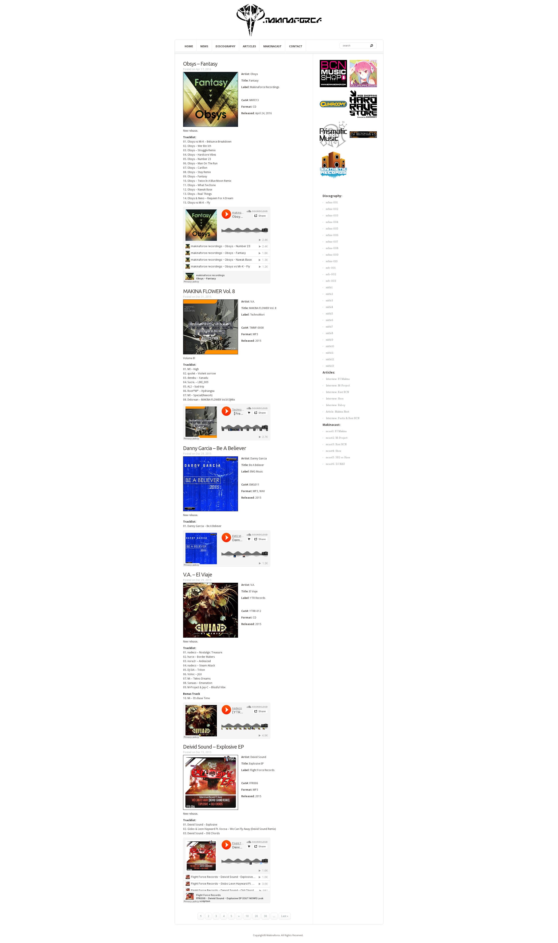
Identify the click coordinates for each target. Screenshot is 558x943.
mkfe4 (329, 307)
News (204, 46)
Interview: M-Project (338, 385)
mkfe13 (330, 366)
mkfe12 (330, 359)
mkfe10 (330, 346)
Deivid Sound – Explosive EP (213, 747)
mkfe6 (329, 320)
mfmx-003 (332, 215)
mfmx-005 (332, 228)
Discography (225, 46)
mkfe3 (329, 300)
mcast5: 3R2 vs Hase (338, 457)
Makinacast (272, 46)
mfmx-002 (332, 209)
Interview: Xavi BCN (337, 392)
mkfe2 (329, 294)
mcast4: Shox (333, 451)
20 (256, 916)
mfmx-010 (332, 261)
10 (247, 916)
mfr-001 (330, 268)
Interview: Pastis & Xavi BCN (342, 418)
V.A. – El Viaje (197, 575)
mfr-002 (331, 274)
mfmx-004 (332, 222)
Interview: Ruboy (335, 405)
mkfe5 (329, 313)
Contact (295, 46)
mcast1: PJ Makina (336, 431)
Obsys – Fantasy (200, 64)
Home (189, 46)
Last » (284, 916)
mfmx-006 (332, 235)
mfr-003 (331, 281)
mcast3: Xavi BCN (336, 444)
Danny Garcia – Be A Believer (214, 448)
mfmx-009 (332, 255)
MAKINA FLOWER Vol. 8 (209, 291)
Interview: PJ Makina (338, 379)
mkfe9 (329, 340)
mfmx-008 (332, 248)
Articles (249, 46)
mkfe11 (329, 353)
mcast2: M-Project (336, 438)
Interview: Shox (335, 398)
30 (265, 916)
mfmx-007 (332, 241)
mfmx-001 (332, 202)
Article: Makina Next (337, 411)
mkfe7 (329, 326)
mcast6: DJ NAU (335, 464)
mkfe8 (329, 333)
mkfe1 (329, 287)
